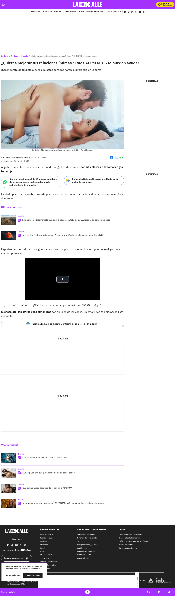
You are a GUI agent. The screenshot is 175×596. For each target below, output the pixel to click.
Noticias (14, 56)
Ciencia (24, 56)
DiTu (42, 551)
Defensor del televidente (87, 538)
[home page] (87, 4)
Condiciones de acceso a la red (131, 534)
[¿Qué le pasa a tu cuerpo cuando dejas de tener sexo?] (8, 473)
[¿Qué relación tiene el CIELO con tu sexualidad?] (8, 458)
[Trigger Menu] (3, 4)
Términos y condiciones (128, 548)
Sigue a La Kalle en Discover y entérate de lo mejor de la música (95, 180)
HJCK (42, 548)
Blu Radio (44, 545)
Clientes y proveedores (86, 551)
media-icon (87, 591)
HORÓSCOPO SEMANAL (52, 12)
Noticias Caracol (46, 534)
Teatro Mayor (45, 558)
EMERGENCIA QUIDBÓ (74, 12)
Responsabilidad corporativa (130, 538)
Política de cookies (126, 545)
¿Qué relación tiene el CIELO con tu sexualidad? (44, 457)
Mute (148, 592)
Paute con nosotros (84, 555)
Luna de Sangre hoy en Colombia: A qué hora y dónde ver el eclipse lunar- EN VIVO (62, 235)
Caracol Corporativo (48, 565)
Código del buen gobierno (87, 545)
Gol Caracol (44, 541)
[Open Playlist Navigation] (173, 592)
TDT (78, 541)
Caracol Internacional (48, 562)
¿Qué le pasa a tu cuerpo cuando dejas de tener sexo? (48, 472)
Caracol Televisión (47, 538)
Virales (21, 499)
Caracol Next (45, 568)
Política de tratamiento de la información (135, 541)
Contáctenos (82, 548)
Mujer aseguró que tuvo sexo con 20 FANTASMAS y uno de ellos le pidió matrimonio (62, 503)
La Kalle (4, 56)
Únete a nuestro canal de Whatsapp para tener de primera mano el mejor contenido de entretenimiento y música (33, 182)
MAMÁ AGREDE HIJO (95, 12)
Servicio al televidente (86, 534)
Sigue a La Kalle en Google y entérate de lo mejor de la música (65, 323)
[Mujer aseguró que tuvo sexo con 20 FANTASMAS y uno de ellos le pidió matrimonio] (8, 503)
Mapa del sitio (82, 558)
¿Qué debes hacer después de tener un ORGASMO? (46, 487)
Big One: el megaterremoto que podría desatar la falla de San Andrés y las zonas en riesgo (65, 219)
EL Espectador (46, 555)
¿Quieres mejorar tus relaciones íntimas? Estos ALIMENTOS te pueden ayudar (64, 56)
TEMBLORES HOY (114, 12)
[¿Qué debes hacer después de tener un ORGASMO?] (8, 488)
